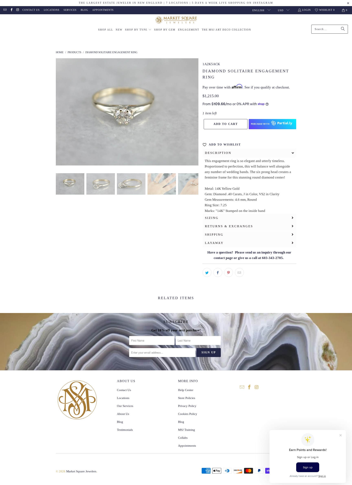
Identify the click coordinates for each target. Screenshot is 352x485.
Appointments (103, 10)
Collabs (183, 437)
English (258, 10)
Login (306, 10)
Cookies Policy (187, 414)
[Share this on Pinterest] (228, 272)
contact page (223, 258)
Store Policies (186, 398)
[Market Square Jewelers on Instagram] (17, 10)
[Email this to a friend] (239, 272)
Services (70, 10)
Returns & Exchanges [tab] (229, 226)
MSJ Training (186, 429)
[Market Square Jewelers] (176, 20)
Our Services (125, 406)
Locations (51, 10)
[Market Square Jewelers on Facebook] (11, 10)
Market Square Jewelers (81, 471)
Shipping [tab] (214, 234)
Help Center (185, 390)
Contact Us (31, 10)
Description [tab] (218, 152)
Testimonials (125, 429)
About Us (123, 414)
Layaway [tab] (214, 243)
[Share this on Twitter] (206, 272)
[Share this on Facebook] (217, 272)
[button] (138, 30)
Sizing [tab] (212, 217)
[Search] (343, 29)
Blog (84, 10)
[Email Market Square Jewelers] (5, 10)
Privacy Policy (187, 406)
